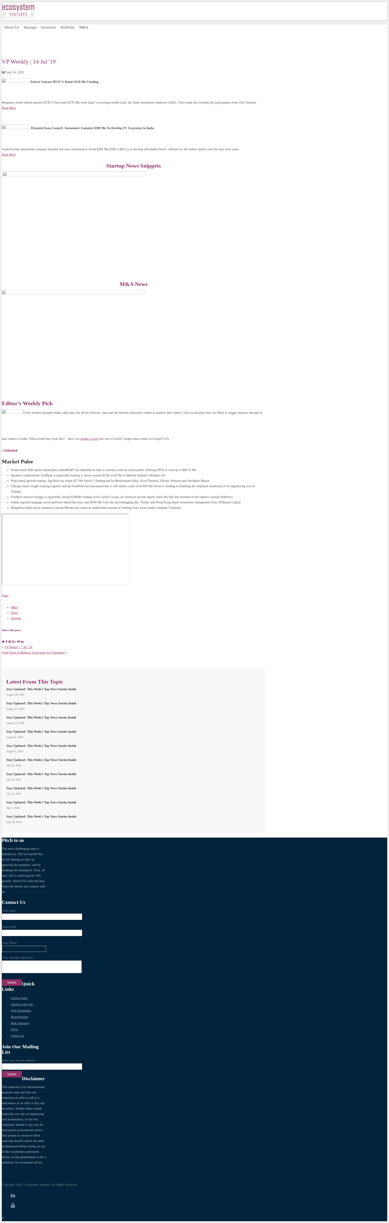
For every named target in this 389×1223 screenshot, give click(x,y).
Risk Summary (20, 1023)
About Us (11, 27)
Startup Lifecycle (22, 1004)
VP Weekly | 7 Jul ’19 (18, 647)
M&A (83, 27)
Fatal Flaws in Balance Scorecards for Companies (33, 652)
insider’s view (89, 438)
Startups (30, 27)
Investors (48, 27)
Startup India (19, 998)
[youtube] (13, 1205)
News (14, 613)
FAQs (14, 1029)
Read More (9, 108)
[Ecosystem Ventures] (18, 16)
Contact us (17, 1035)
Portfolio (68, 27)
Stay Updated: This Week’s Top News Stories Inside (41, 689)
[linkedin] (13, 1195)
